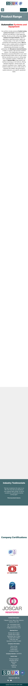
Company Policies (13, 651)
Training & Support (14, 659)
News (13, 663)
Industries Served (13, 660)
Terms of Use (13, 646)
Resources (13, 662)
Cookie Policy (13, 649)
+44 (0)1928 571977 (15, 624)
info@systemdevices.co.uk (14, 627)
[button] (2, 9)
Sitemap (14, 667)
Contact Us (14, 665)
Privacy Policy (13, 648)
